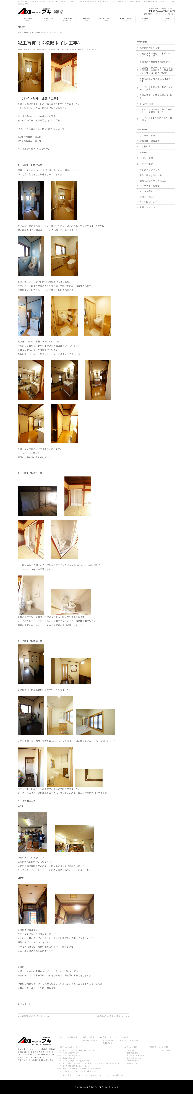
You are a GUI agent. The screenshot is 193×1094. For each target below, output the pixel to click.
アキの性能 (131, 1050)
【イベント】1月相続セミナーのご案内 (156, 119)
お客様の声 (145, 146)
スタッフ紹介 (146, 191)
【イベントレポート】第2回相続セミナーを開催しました (156, 110)
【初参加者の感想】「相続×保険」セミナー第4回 (155, 54)
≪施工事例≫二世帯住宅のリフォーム (33, 1016)
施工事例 (153, 1047)
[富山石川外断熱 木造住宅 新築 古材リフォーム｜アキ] (42, 11)
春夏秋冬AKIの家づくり (68, 1047)
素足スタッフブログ (89, 49)
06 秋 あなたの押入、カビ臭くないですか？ (76, 1061)
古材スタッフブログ (150, 207)
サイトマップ (82, 1075)
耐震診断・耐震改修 (150, 141)
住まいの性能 (132, 1047)
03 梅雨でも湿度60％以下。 (69, 1053)
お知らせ (144, 152)
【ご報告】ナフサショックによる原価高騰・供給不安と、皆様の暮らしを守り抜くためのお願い (156, 70)
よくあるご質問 (65, 1075)
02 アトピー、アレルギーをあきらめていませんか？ (78, 1050)
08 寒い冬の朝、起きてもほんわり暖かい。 (75, 1066)
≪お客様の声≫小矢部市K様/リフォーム (112, 1016)
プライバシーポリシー (101, 1075)
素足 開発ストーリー (90, 1040)
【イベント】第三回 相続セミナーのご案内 (156, 88)
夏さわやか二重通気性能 (135, 1055)
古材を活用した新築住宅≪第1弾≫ (156, 96)
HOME (62, 1037)
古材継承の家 (107, 1043)
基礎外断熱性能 (132, 1053)
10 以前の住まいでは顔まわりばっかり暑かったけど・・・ (80, 1071)
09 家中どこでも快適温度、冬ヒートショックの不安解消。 (80, 1068)
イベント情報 (146, 158)
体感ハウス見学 (89, 1037)
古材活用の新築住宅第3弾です (155, 62)
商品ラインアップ (109, 1037)
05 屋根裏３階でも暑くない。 (70, 1058)
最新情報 (73, 1037)
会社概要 (165, 1047)
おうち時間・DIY (148, 202)
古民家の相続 (146, 104)
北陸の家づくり (132, 1063)
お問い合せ (119, 1075)
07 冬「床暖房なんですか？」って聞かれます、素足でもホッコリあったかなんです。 (90, 1063)
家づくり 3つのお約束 (130, 1040)
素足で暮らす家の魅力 (151, 175)
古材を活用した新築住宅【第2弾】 (155, 79)
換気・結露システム (134, 1058)
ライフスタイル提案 (150, 186)
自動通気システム (133, 1061)
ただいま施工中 (147, 197)
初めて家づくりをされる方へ (154, 181)
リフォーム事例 (75, 49)
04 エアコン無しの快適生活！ (70, 1055)
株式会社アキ (92, 1087)
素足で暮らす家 (108, 1040)
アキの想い (126, 1037)
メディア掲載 (146, 164)
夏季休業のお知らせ (150, 47)
